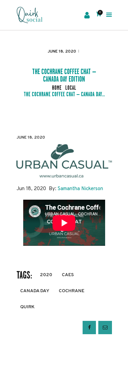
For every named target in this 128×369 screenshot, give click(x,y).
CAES (68, 275)
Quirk (27, 307)
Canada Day (34, 291)
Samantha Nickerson (80, 189)
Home (56, 88)
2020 (46, 275)
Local (70, 88)
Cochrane (71, 291)
